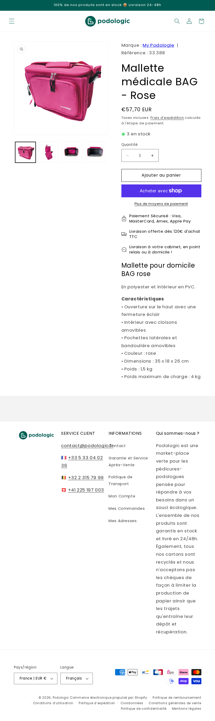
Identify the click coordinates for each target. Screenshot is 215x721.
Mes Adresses (123, 520)
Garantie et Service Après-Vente (128, 461)
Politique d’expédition (97, 703)
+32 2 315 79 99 (86, 477)
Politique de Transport (121, 480)
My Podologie (158, 45)
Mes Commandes (127, 508)
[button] (12, 21)
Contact (117, 445)
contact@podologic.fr (87, 445)
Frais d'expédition (167, 117)
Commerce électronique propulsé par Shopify (108, 698)
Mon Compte (122, 496)
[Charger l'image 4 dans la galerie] (95, 152)
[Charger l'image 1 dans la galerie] (25, 152)
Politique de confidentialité (144, 709)
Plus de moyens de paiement (161, 204)
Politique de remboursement (177, 698)
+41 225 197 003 (86, 490)
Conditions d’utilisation (53, 703)
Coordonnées (132, 703)
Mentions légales (186, 709)
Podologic (61, 698)
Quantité (129, 144)
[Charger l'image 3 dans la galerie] (72, 152)
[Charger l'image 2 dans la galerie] (49, 152)
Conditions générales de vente (175, 703)
